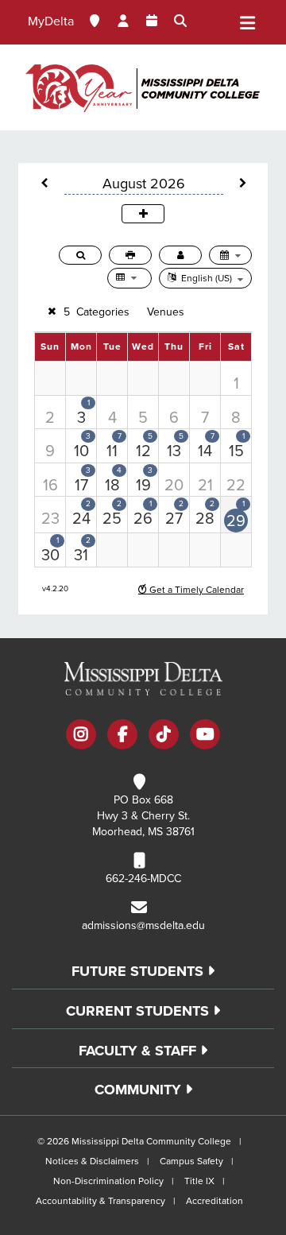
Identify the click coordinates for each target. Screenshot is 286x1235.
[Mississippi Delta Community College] (143, 87)
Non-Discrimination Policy (108, 1181)
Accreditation (214, 1200)
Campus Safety (191, 1161)
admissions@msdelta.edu (143, 925)
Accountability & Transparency (100, 1200)
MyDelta (51, 21)
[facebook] (122, 736)
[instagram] (81, 736)
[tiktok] (164, 736)
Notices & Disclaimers (92, 1161)
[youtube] (205, 736)
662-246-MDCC (143, 878)
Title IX (199, 1181)
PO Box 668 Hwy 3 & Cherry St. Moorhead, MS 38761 (143, 815)
